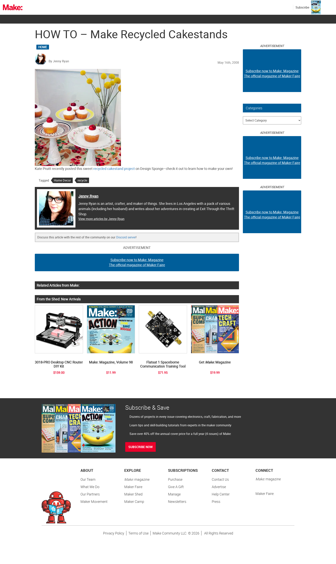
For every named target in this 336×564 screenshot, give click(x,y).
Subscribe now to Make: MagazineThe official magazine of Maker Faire (137, 262)
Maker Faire (133, 486)
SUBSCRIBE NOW (140, 447)
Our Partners (90, 494)
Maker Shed (133, 494)
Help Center (221, 494)
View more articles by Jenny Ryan (101, 219)
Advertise (219, 486)
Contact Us (220, 479)
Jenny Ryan (88, 196)
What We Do (89, 486)
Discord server (126, 237)
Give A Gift (176, 486)
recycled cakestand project (114, 168)
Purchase (175, 479)
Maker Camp (134, 501)
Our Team (87, 479)
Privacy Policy (113, 533)
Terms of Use (138, 533)
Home (42, 47)
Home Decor (62, 180)
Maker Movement (94, 501)
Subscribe (302, 7)
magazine (137, 479)
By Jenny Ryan (59, 61)
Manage (174, 494)
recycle (82, 180)
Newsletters (177, 501)
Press (216, 501)
